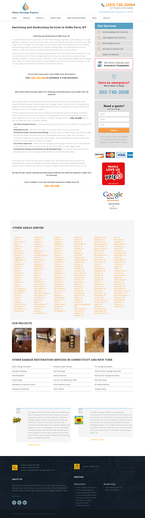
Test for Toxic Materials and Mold (65, 380)
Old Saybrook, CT (40, 313)
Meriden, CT (38, 262)
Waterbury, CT (59, 280)
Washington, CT (59, 278)
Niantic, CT (38, 302)
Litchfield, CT (38, 253)
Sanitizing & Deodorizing (20, 389)
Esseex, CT (18, 300)
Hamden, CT (38, 244)
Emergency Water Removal (62, 367)
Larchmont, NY (79, 311)
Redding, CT (58, 242)
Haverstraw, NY (79, 293)
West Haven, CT (59, 291)
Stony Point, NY (119, 262)
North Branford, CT (40, 304)
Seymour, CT (58, 251)
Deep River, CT (19, 282)
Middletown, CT (39, 269)
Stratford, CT (58, 264)
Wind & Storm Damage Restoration (107, 376)
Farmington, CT (19, 306)
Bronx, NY (77, 251)
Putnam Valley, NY (100, 302)
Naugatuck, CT (39, 280)
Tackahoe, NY (119, 264)
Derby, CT (17, 284)
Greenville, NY (19, 311)
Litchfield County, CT (41, 255)
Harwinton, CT (39, 246)
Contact (107, 18)
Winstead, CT (58, 306)
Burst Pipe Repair (101, 380)
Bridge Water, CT (20, 260)
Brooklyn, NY (78, 253)
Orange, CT (58, 237)
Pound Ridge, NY (100, 295)
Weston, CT (58, 293)
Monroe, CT (38, 273)
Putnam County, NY (101, 300)
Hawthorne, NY (79, 295)
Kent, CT (37, 249)
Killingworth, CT (39, 251)
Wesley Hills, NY (119, 286)
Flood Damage (17, 380)
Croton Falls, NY (79, 273)
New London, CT (40, 295)
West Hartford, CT (60, 289)
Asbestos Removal (111, 54)
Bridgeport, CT (19, 257)
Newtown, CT (39, 300)
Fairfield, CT (18, 302)
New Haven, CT (39, 291)
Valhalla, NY (118, 278)
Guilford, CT (38, 240)
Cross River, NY (79, 271)
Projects (40, 18)
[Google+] (25, 502)
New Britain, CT (39, 282)
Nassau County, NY (100, 249)
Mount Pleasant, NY (101, 244)
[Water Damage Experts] (25, 8)
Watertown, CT (59, 284)
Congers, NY (78, 264)
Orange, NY (98, 266)
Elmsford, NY (78, 280)
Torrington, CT (59, 269)
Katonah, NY (78, 302)
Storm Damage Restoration (86, 495)
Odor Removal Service (113, 487)
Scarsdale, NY (119, 242)
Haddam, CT (38, 242)
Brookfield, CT (19, 264)
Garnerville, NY (79, 282)
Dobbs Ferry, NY (79, 275)
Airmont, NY (78, 237)
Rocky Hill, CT (58, 246)
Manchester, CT (39, 260)
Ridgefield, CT (59, 244)
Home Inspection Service (61, 384)
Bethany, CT (18, 246)
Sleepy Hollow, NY (120, 244)
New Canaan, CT (40, 284)
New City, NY (98, 253)
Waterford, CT (59, 282)
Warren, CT (58, 275)
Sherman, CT (58, 255)
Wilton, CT (57, 302)
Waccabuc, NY (119, 282)
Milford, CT (38, 271)
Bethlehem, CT (19, 251)
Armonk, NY (78, 240)
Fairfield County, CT (21, 304)
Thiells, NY (117, 269)
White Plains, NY (119, 300)
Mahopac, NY (78, 315)
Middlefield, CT (39, 266)
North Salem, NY (100, 262)
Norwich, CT (38, 311)
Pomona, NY (98, 291)
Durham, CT (18, 286)
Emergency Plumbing (19, 371)
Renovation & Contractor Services (23, 384)
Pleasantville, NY (99, 289)
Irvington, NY (78, 300)
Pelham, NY (98, 282)
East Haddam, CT (20, 289)
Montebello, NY (99, 240)
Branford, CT (18, 255)
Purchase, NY (98, 298)
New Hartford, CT (40, 289)
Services (26, 18)
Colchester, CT (19, 273)
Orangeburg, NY (99, 269)
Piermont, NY (98, 286)
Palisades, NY (98, 275)
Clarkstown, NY (79, 262)
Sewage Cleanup (100, 389)
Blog (94, 18)
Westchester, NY (120, 289)
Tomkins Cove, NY (120, 271)
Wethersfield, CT (59, 298)
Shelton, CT (58, 253)
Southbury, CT (59, 257)
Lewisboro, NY (79, 313)
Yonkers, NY (118, 304)
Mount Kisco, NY (100, 242)
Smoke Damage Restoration (86, 493)
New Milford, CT (39, 298)
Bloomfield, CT (19, 253)
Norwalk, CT (38, 309)
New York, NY (99, 257)
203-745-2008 (114, 92)
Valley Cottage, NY (120, 280)
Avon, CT (17, 240)
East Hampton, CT (20, 291)
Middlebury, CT (39, 264)
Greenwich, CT (39, 237)
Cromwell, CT (18, 275)
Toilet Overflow (58, 389)
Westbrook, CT (59, 286)
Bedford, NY (78, 242)
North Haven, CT (40, 306)
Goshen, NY (78, 284)
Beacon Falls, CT (20, 242)
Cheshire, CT (18, 266)
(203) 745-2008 (119, 5)
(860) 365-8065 (33, 468)
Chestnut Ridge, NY (80, 260)
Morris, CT (37, 275)
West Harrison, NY (120, 293)
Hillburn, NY (78, 298)
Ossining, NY (98, 273)
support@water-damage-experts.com (41, 470)
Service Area (55, 18)
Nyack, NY (97, 264)
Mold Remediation (111, 43)
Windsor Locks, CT (60, 304)
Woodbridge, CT (59, 311)
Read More (16, 496)
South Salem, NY (120, 255)
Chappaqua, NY (79, 257)
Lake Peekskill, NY (80, 309)
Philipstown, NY (99, 284)
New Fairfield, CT (40, 286)
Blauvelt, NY (78, 246)
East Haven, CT (19, 293)
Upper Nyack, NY (120, 275)
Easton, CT (18, 295)
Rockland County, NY (101, 313)
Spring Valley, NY (120, 260)
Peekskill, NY (98, 280)
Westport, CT (58, 295)
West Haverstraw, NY (121, 295)
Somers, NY (118, 249)
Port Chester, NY (100, 293)
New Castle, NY (99, 251)
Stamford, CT (58, 262)
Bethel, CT (17, 249)
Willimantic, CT (59, 300)
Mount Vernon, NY (100, 246)
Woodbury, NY (119, 302)
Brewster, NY (78, 249)
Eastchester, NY (79, 278)
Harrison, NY (78, 289)
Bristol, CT (17, 262)
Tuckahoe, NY (119, 273)
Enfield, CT (17, 298)
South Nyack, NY (120, 253)
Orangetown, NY (100, 271)
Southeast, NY (119, 251)
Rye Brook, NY (119, 240)
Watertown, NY (119, 284)
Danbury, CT (18, 278)
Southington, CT (59, 260)
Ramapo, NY (98, 306)
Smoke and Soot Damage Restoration (108, 371)
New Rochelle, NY (100, 255)
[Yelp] (19, 502)
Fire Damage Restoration (114, 38)
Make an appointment (76, 18)
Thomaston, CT (59, 266)
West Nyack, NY (119, 298)
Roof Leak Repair (59, 371)
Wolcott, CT (58, 309)
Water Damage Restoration (115, 32)
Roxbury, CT (58, 249)
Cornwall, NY (78, 266)
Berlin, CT (17, 244)
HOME (14, 18)
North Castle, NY (100, 260)
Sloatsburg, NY (119, 246)
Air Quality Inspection (113, 49)
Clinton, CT (18, 271)
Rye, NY (117, 237)
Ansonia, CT (18, 237)
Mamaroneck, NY (100, 237)
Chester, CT (18, 269)
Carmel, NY (78, 255)
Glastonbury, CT (19, 309)
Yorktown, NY (119, 306)
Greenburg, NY (79, 286)
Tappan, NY (118, 266)
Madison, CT (38, 257)
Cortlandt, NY (78, 269)
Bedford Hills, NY (80, 244)
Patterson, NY (99, 278)
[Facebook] (14, 502)
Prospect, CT (58, 240)
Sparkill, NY (118, 257)
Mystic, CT (37, 278)
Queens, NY (98, 304)
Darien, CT (17, 280)
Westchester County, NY (122, 291)
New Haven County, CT (42, 293)
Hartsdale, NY (79, 291)
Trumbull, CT (58, 271)
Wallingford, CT (59, 273)
